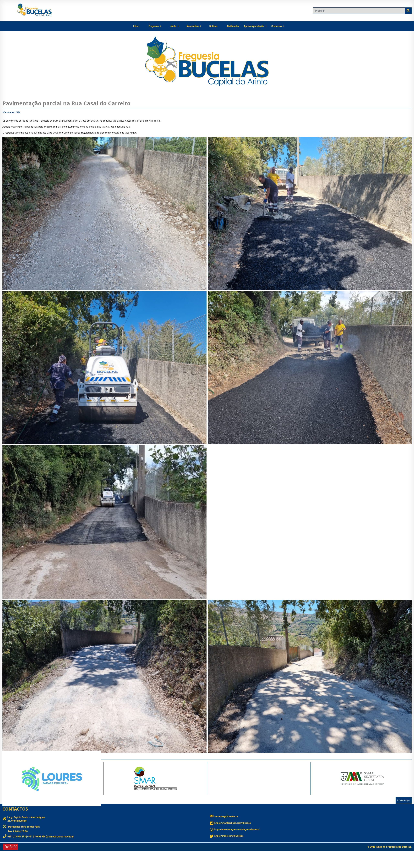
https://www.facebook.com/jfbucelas (232, 823)
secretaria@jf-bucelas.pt (226, 816)
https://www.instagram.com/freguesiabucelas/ (237, 829)
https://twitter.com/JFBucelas (228, 836)
